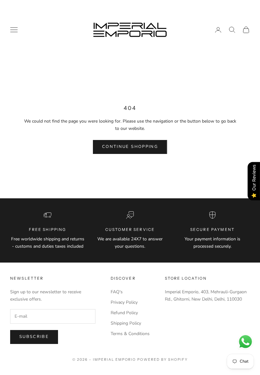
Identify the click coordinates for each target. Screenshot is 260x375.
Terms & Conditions (130, 334)
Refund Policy (124, 313)
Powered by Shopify (162, 359)
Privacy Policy (124, 302)
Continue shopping (130, 146)
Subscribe (34, 337)
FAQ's (117, 292)
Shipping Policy (126, 323)
